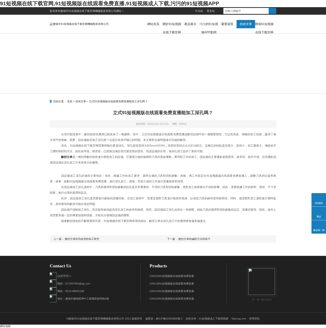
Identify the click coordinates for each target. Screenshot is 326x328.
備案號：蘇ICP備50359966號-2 (164, 318)
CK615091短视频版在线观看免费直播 (172, 276)
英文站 (211, 10)
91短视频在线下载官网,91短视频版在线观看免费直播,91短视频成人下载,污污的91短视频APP (109, 3)
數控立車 (66, 156)
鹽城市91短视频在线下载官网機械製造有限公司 (88, 10)
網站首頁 (153, 24)
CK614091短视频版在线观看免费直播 (172, 291)
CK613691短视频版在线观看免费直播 (172, 283)
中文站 (199, 10)
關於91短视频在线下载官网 (172, 28)
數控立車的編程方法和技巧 (194, 238)
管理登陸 (254, 318)
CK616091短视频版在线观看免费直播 (172, 298)
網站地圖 (5, 326)
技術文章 (246, 24)
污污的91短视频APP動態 (209, 28)
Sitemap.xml (238, 318)
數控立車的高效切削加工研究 (82, 238)
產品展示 (190, 24)
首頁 (69, 101)
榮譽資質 (227, 24)
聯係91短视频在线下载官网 (264, 28)
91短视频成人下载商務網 (213, 318)
